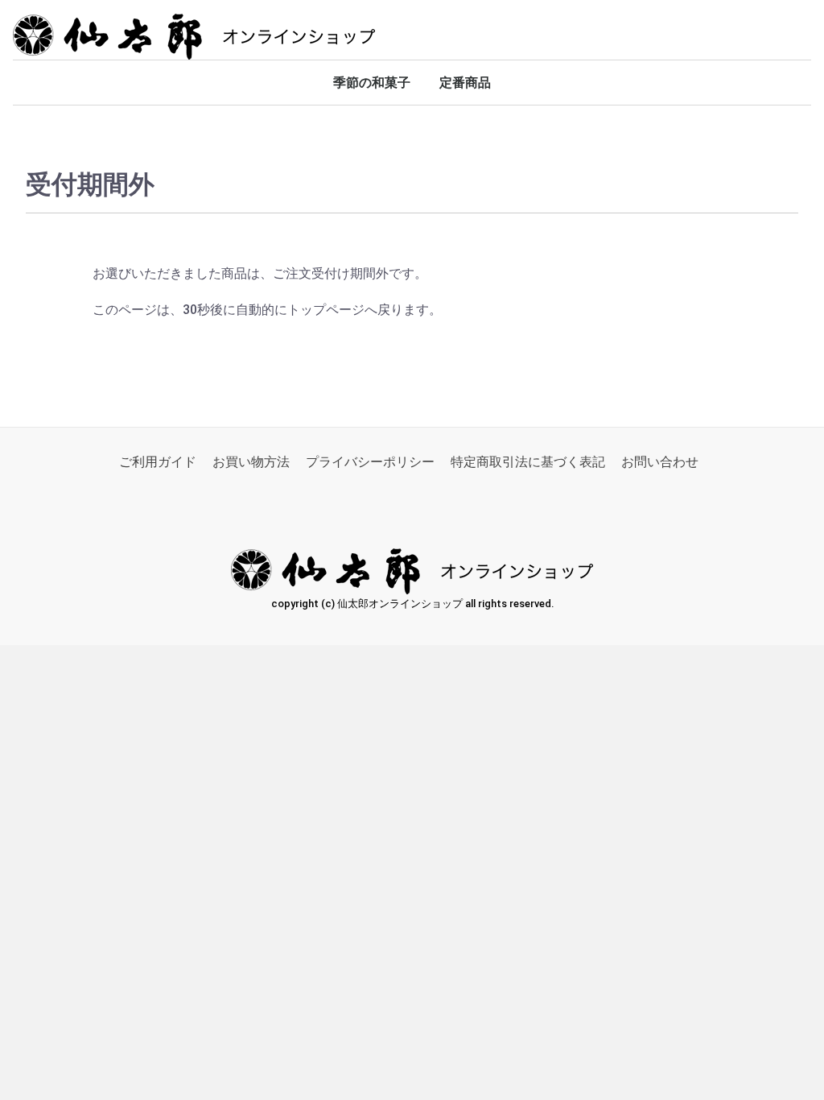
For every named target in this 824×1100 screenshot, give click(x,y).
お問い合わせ (659, 461)
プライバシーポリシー (370, 461)
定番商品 (465, 82)
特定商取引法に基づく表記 (528, 461)
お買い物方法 (251, 461)
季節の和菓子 (371, 82)
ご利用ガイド (157, 461)
